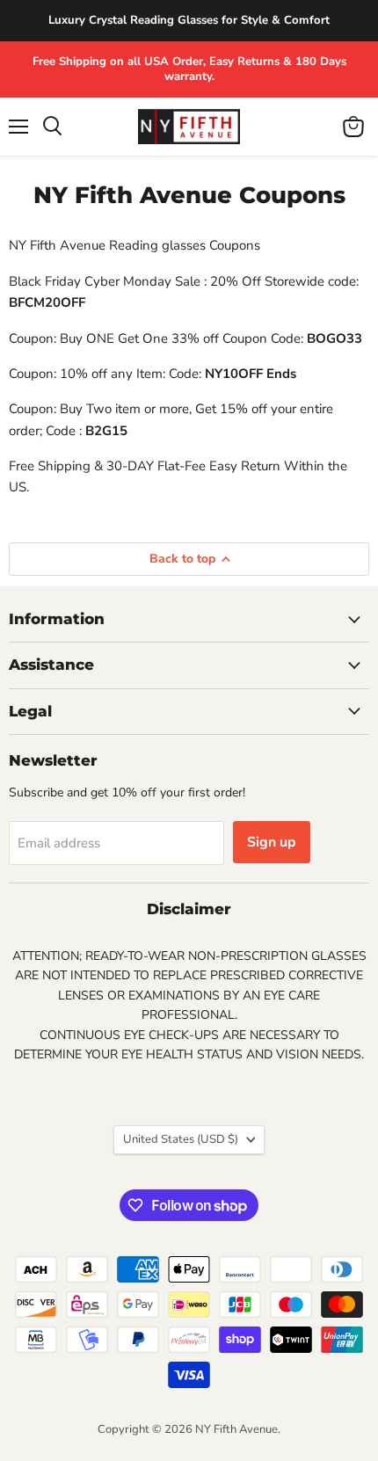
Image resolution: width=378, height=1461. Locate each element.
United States (180, 1139)
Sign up (271, 842)
